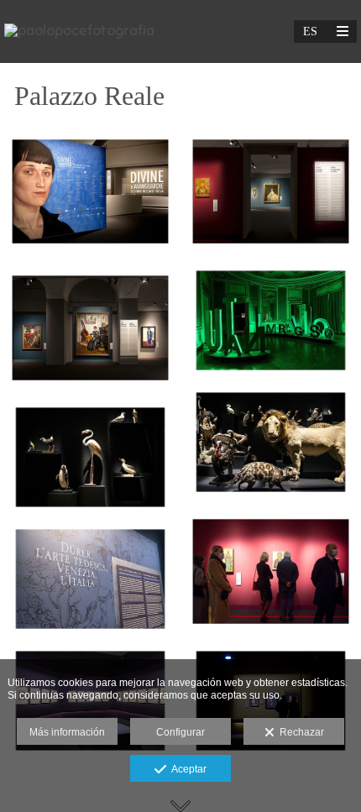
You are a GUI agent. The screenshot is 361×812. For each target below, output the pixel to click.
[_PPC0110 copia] (90, 191)
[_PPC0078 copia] (271, 320)
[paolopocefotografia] (79, 31)
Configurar (180, 732)
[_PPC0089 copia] (271, 442)
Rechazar (299, 732)
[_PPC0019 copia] (90, 327)
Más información (67, 732)
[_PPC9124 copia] (90, 578)
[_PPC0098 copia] (90, 457)
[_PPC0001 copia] (271, 191)
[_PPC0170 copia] (271, 571)
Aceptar (186, 769)
